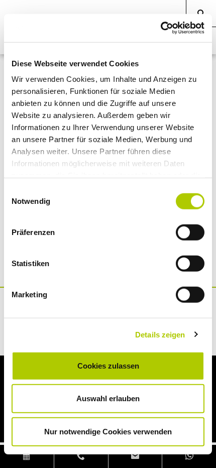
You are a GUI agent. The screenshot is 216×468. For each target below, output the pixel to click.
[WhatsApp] (189, 456)
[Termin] (27, 456)
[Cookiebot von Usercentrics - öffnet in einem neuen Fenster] (160, 28)
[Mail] (136, 456)
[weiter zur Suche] (201, 13)
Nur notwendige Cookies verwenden (108, 431)
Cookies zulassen (108, 365)
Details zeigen (160, 334)
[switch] (190, 232)
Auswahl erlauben (108, 398)
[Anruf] (81, 456)
